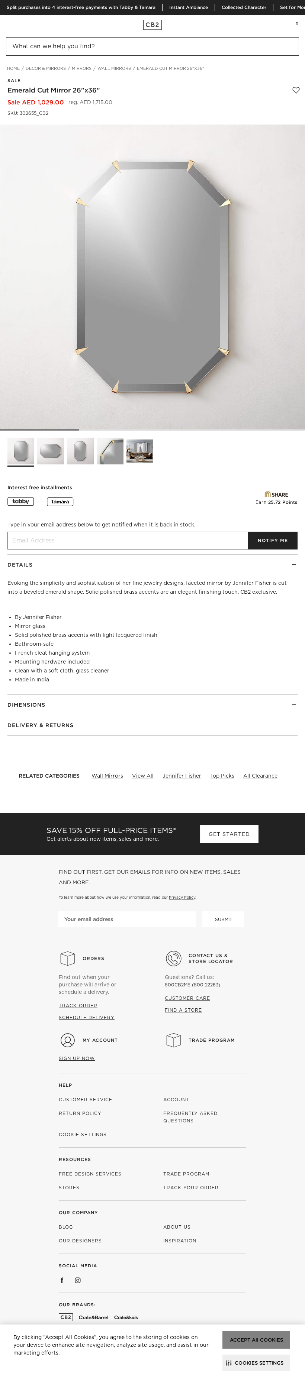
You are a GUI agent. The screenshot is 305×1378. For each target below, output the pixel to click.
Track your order (191, 1187)
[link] (20, 24)
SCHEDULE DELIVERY (87, 1017)
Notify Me (273, 540)
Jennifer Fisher (182, 776)
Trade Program (212, 1040)
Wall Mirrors (107, 776)
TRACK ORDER (78, 1005)
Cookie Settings (83, 1134)
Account (176, 1099)
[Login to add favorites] (296, 90)
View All (143, 776)
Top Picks (222, 776)
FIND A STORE (183, 1010)
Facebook (62, 1280)
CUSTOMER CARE (187, 998)
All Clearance (260, 776)
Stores (69, 1187)
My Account (100, 1040)
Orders (94, 958)
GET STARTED (229, 834)
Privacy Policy (182, 897)
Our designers (80, 1241)
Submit (223, 919)
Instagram (77, 1280)
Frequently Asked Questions (190, 1117)
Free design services (90, 1174)
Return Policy (80, 1113)
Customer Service (85, 1099)
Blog (66, 1227)
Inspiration (179, 1241)
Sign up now (77, 1058)
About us (177, 1227)
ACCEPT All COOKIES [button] (256, 1340)
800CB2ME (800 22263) (192, 985)
